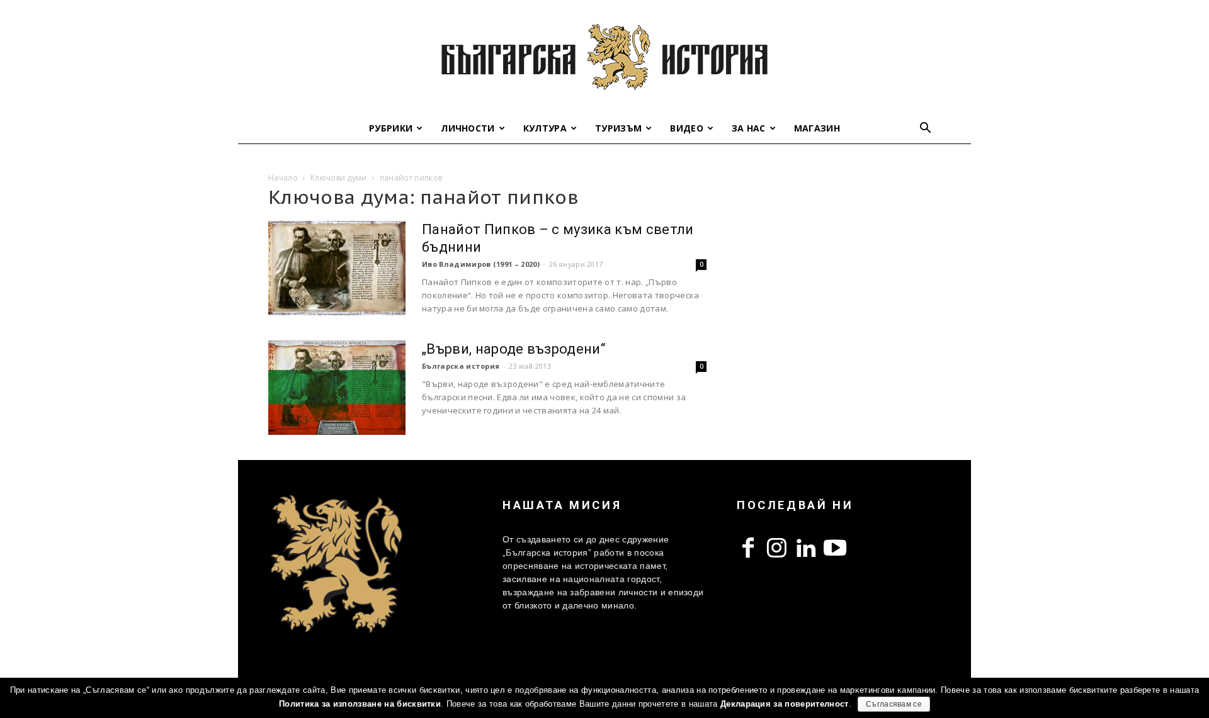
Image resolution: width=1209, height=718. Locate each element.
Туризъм (618, 128)
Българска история (460, 366)
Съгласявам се (894, 704)
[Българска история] (604, 56)
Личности (468, 128)
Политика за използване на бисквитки (360, 704)
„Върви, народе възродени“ (513, 349)
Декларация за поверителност (784, 704)
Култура (545, 128)
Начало (283, 177)
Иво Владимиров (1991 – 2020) (481, 264)
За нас (749, 128)
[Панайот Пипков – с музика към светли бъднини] (337, 268)
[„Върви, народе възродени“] (337, 387)
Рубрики (390, 128)
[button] (926, 129)
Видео (686, 128)
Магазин (817, 128)
